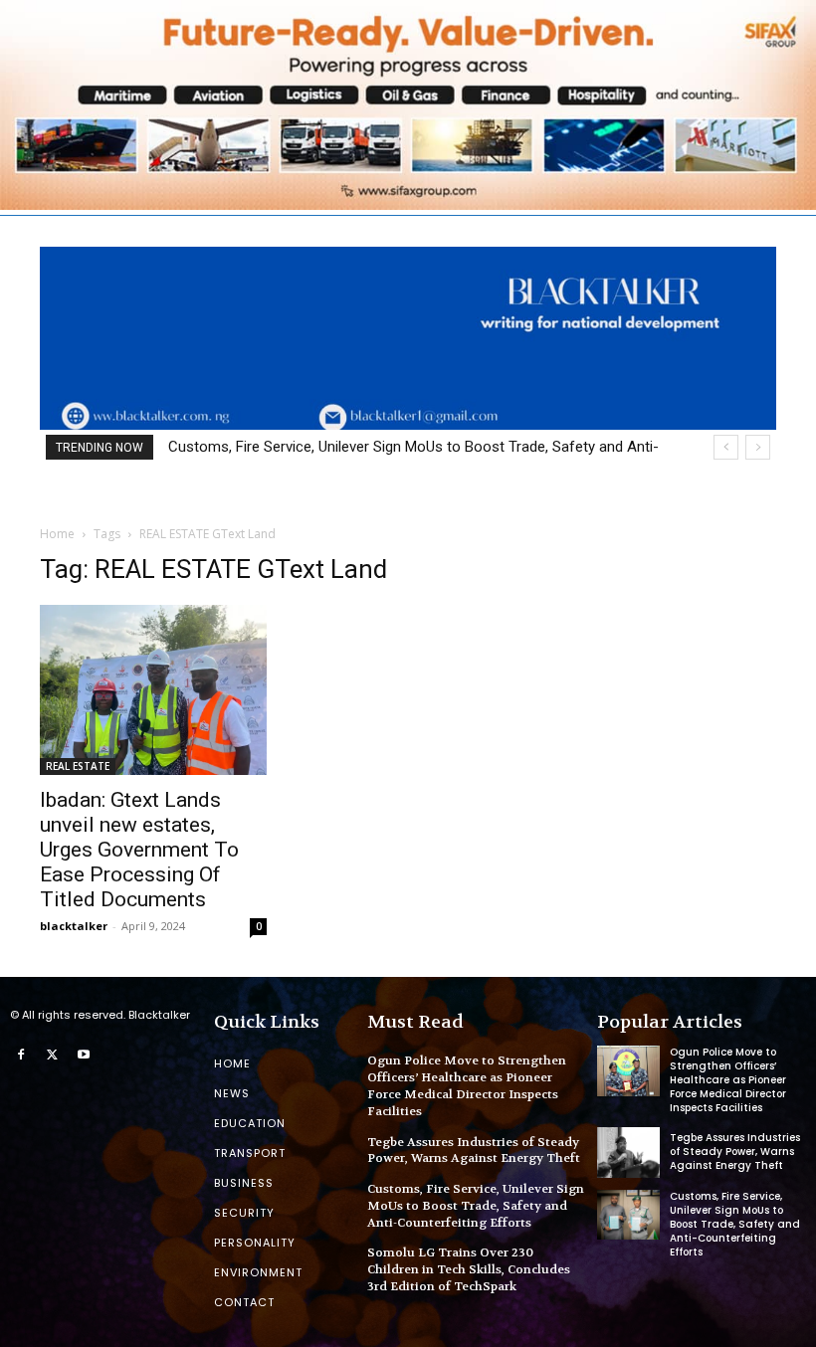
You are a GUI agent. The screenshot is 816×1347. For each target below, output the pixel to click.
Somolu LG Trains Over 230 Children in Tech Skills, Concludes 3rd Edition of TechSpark (468, 1269)
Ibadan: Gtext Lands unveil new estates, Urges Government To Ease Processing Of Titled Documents (139, 849)
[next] (757, 447)
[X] (53, 1055)
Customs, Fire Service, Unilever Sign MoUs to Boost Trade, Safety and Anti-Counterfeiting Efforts (475, 1206)
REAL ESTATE (77, 766)
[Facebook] (21, 1055)
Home (57, 533)
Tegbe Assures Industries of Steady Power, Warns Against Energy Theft (473, 1150)
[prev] (726, 447)
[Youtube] (84, 1055)
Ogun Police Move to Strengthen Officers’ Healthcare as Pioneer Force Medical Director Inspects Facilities (466, 1085)
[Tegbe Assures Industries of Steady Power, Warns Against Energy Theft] (628, 1152)
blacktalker (73, 925)
